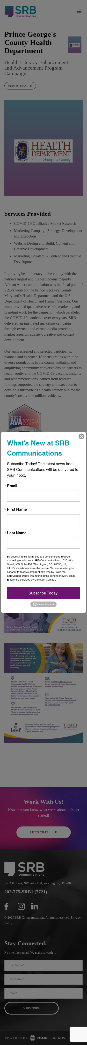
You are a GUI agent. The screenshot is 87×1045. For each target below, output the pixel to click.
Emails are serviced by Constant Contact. (31, 579)
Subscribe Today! (43, 593)
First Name (17, 509)
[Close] (81, 436)
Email (12, 486)
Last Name (17, 533)
